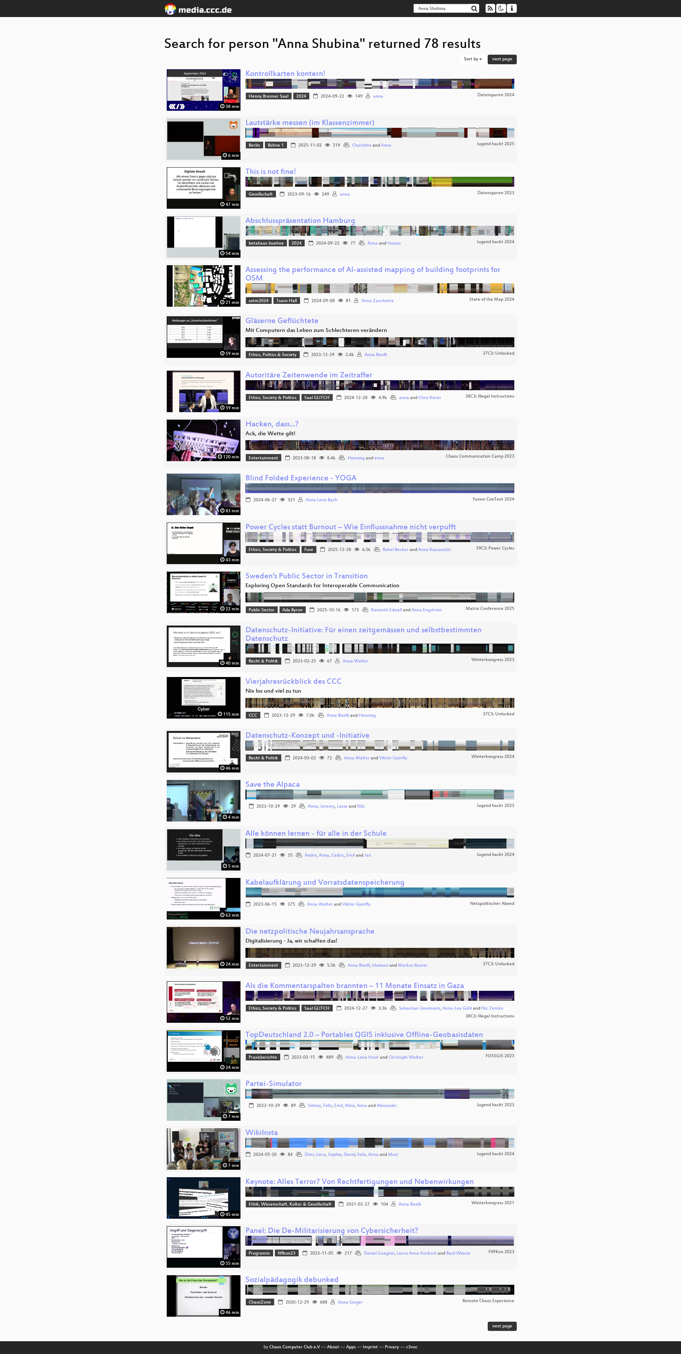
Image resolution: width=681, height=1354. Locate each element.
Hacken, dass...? (272, 424)
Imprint (370, 1347)
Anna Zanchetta (377, 301)
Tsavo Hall (286, 301)
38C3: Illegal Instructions (489, 396)
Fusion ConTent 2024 (493, 499)
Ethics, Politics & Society (273, 355)
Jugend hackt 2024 (495, 242)
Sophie (335, 1154)
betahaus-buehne (266, 243)
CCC (253, 715)
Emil (350, 855)
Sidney (314, 1105)
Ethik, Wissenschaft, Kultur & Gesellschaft (290, 1204)
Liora (321, 1154)
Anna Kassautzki (434, 549)
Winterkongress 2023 (492, 659)
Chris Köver (430, 397)
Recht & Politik (263, 661)
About (333, 1347)
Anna (386, 145)
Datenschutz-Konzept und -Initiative (307, 736)
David (349, 1154)
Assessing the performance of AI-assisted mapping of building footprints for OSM (372, 274)
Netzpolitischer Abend (492, 903)
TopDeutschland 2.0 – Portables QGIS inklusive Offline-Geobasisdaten (364, 1035)
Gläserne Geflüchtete (282, 321)
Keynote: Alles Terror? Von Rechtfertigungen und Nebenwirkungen (359, 1182)
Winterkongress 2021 (492, 1203)
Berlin (254, 145)
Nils (361, 806)
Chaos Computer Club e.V (294, 1347)
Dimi (309, 1154)
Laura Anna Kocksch (417, 1253)
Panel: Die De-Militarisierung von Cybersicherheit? (331, 1231)
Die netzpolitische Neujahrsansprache (310, 932)
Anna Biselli (376, 355)
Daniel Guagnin (379, 1253)
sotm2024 (258, 301)
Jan (367, 855)
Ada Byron (292, 610)
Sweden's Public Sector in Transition (306, 576)
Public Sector (262, 610)
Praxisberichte (263, 1057)
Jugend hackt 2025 (495, 144)
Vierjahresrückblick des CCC (293, 682)
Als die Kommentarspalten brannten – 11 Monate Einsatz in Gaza (354, 986)
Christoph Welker (405, 1057)
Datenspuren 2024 (495, 95)
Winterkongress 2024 (492, 756)
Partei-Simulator (273, 1084)
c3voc (411, 1347)
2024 (301, 96)
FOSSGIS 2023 (500, 1056)
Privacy (392, 1347)
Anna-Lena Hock (362, 1057)
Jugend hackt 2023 (495, 805)
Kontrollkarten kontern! (285, 74)
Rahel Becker (396, 549)
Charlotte (361, 145)
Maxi (393, 1154)
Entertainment (263, 458)
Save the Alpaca (272, 785)
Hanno (394, 243)
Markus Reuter (413, 965)
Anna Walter (355, 661)
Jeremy (327, 806)
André (311, 855)
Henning (356, 458)
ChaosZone (260, 1302)
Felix (327, 1105)
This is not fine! (270, 172)
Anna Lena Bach (321, 500)
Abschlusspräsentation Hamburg (300, 221)
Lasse (342, 806)
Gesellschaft (261, 194)
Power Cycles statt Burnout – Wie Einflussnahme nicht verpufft (350, 527)
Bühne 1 (276, 145)
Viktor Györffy (393, 758)
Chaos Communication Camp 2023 (480, 456)
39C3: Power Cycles (495, 548)
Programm (259, 1253)
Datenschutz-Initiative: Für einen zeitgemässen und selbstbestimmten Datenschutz (363, 635)
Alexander (387, 1105)
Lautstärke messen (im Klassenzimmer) (310, 123)
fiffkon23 (286, 1253)
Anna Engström (426, 610)
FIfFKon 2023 (501, 1252)
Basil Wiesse (458, 1253)
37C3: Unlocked (498, 353)
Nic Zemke (492, 1008)
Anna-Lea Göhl (457, 1008)
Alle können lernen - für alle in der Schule (316, 834)
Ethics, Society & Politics (273, 397)
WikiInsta (261, 1133)
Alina (350, 1105)
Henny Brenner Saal (268, 96)
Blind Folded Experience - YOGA (300, 478)
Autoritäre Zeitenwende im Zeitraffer (308, 375)
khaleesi (380, 965)
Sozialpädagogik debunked (292, 1280)
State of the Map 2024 (491, 299)
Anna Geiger (350, 1302)
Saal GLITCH (317, 397)
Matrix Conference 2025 (490, 608)
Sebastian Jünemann (419, 1008)
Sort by (471, 59)
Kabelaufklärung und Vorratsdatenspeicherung (325, 883)
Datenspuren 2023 (495, 193)
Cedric (337, 855)
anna (378, 96)
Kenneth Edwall (386, 610)
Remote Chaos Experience (488, 1301)
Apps (351, 1347)
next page (502, 59)
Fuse (308, 549)
